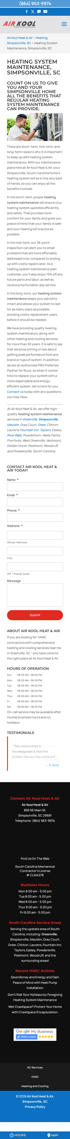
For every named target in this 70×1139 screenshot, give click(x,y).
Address (15, 526)
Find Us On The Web (35, 859)
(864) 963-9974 (35, 3)
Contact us (15, 392)
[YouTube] (45, 12)
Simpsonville (48, 419)
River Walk (14, 435)
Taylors (45, 430)
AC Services (35, 1068)
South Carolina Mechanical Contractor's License (35, 871)
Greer (42, 425)
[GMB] (39, 12)
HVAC (35, 1077)
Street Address (17, 542)
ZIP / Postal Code (18, 574)
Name (12, 480)
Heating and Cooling (35, 1087)
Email (12, 495)
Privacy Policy (35, 1107)
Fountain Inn (29, 430)
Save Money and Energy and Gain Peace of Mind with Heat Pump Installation (35, 983)
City (9, 558)
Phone (13, 510)
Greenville (30, 419)
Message (14, 581)
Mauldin (13, 425)
